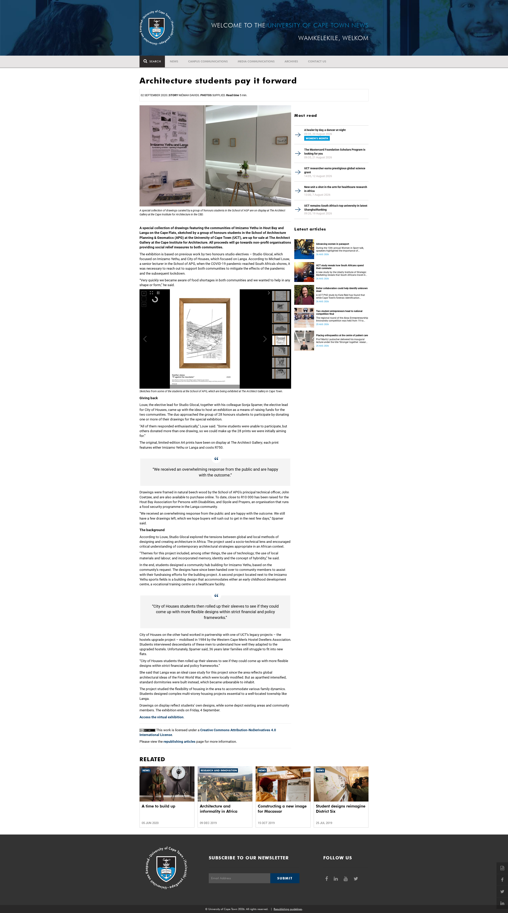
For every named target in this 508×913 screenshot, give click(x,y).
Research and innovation (219, 770)
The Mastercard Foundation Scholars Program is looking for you (334, 151)
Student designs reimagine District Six (340, 809)
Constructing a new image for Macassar (282, 809)
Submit (284, 878)
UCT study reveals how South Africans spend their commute (340, 267)
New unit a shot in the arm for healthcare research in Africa (335, 189)
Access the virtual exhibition (162, 717)
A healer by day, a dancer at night (325, 130)
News (174, 61)
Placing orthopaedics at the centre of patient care (342, 335)
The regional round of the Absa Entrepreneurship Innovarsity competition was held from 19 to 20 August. (342, 319)
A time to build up (158, 806)
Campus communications (208, 61)
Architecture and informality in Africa (218, 809)
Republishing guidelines (288, 909)
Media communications (256, 61)
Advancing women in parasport (332, 244)
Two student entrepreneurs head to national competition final (339, 312)
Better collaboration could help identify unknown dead (342, 289)
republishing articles (179, 742)
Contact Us (317, 61)
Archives (291, 61)
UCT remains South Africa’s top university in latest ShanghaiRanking (335, 207)
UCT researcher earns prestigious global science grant (334, 170)
